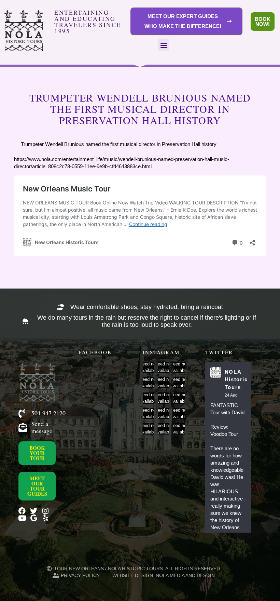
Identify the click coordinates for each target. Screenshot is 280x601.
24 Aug (231, 395)
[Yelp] (45, 518)
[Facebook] (22, 511)
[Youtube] (22, 518)
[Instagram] (45, 511)
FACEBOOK (95, 352)
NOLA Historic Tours (236, 379)
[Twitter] (33, 511)
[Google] (33, 518)
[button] (163, 45)
